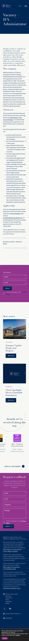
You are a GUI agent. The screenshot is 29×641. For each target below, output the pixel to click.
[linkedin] (10, 608)
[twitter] (4, 608)
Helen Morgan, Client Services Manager (12, 119)
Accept (4, 638)
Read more (11, 356)
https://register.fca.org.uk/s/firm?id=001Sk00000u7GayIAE (11, 568)
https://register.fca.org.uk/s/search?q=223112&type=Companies (12, 550)
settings (18, 635)
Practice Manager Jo (16, 214)
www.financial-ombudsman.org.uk (11, 588)
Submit (7, 288)
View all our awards (13, 467)
